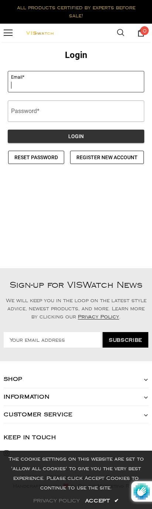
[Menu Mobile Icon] (8, 32)
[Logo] (40, 33)
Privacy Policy (98, 317)
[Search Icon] (120, 33)
